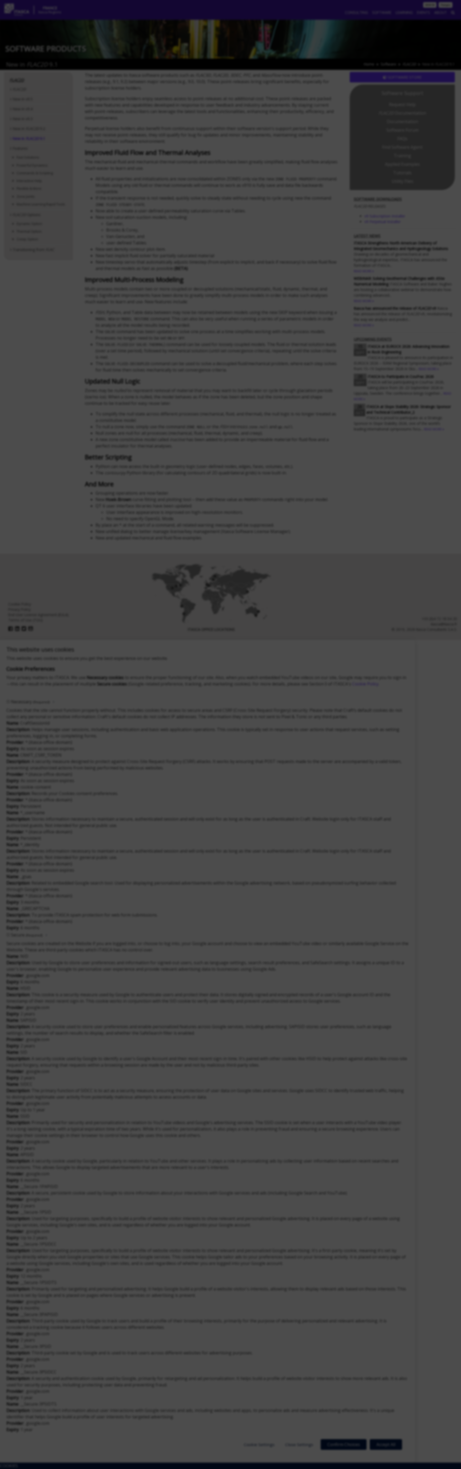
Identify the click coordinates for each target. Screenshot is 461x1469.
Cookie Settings (259, 1444)
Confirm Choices (343, 1444)
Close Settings (299, 1444)
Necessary (30, 702)
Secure (26, 935)
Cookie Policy (365, 684)
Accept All (385, 1444)
